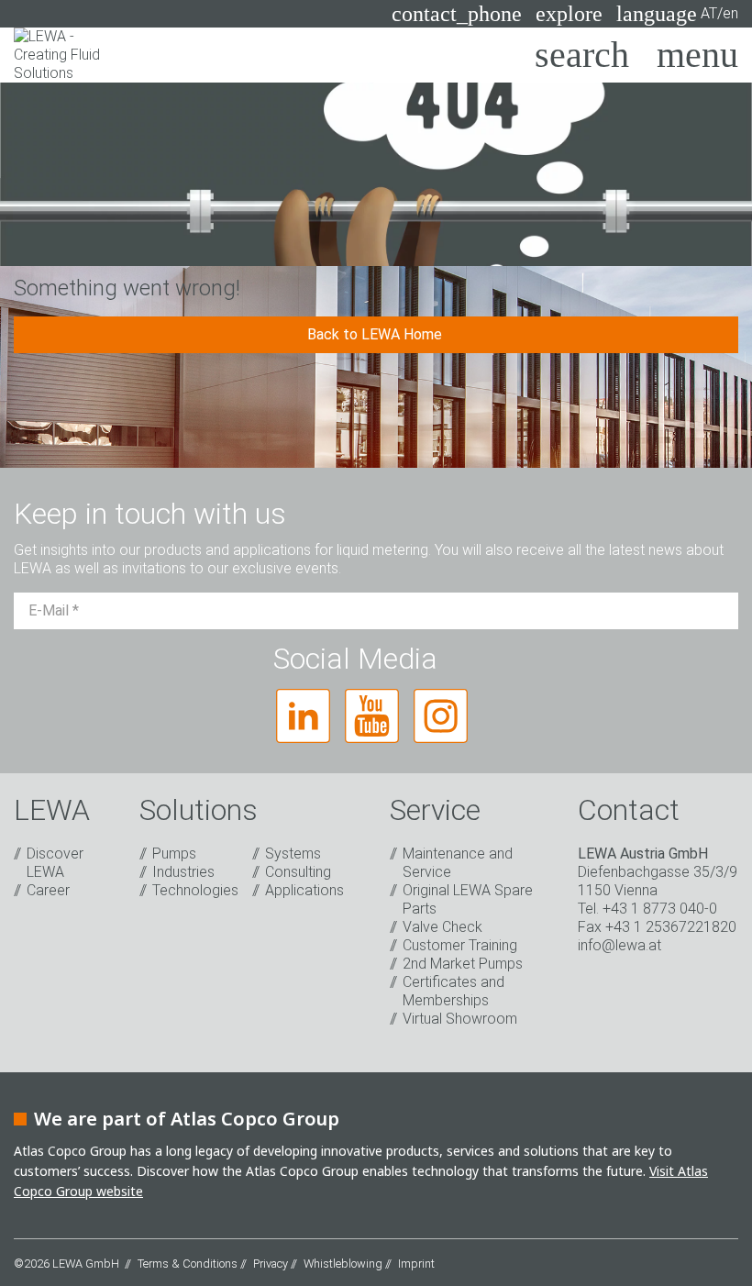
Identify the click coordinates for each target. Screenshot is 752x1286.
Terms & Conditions (188, 1263)
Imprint (416, 1263)
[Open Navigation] (697, 55)
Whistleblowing (343, 1263)
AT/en (677, 14)
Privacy (270, 1263)
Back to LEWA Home (376, 334)
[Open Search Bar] (582, 55)
